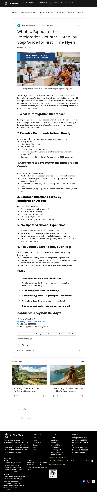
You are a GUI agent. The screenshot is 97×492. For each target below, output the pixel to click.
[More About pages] (34, 2)
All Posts (14, 13)
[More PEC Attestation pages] (77, 460)
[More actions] (78, 26)
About (35, 440)
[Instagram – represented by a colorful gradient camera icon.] (88, 481)
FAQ (34, 450)
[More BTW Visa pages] (64, 460)
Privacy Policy (56, 442)
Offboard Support (79, 452)
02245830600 (83, 450)
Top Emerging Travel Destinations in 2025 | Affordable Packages (67, 389)
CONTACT (76, 434)
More (79, 13)
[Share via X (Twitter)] (23, 345)
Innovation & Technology (65, 13)
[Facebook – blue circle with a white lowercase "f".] (84, 481)
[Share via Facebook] (18, 345)
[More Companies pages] (46, 2)
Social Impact (56, 450)
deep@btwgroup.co (79, 438)
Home (35, 438)
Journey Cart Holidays (46, 13)
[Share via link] (32, 345)
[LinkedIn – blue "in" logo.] (79, 481)
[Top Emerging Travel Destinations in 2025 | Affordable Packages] (67, 375)
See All (83, 361)
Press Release (56, 455)
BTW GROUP (14, 3)
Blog (34, 447)
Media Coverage (57, 452)
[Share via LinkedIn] (27, 345)
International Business (28, 13)
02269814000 (82, 447)
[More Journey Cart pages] (89, 460)
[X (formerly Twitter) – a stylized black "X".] (93, 481)
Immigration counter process (46, 334)
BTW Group (16, 435)
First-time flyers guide (26, 334)
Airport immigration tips (67, 334)
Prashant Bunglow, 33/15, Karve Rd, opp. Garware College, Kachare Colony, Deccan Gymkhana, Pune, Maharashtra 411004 (13, 467)
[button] (48, 278)
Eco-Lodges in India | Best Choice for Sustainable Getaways (28, 389)
